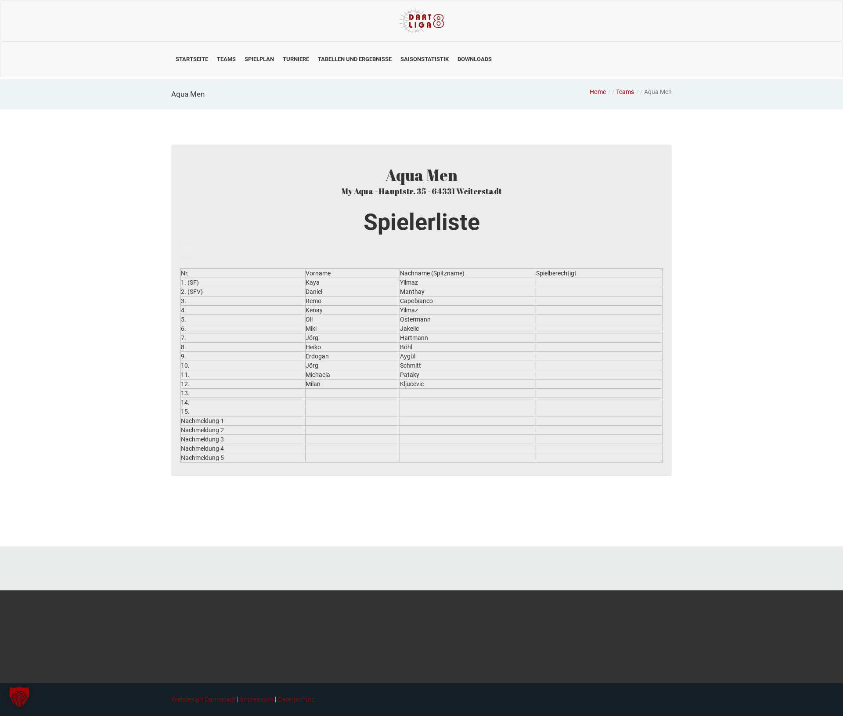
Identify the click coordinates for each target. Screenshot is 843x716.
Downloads (475, 59)
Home (598, 91)
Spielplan (259, 59)
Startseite (192, 59)
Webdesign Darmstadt (203, 699)
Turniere (296, 59)
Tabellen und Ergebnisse (355, 59)
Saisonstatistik (424, 59)
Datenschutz (296, 699)
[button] (19, 696)
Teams (226, 59)
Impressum (256, 699)
